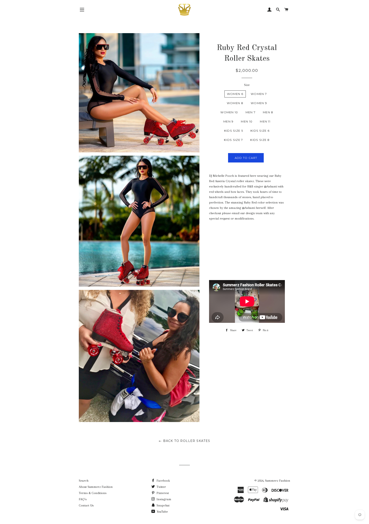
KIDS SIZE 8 (259, 140)
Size (247, 85)
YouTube (162, 512)
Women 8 (235, 103)
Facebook (163, 481)
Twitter (161, 487)
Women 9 (259, 103)
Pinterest (162, 493)
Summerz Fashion (277, 481)
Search (83, 481)
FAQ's (83, 499)
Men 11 (265, 121)
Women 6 (235, 94)
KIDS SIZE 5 (233, 130)
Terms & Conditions (93, 493)
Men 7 (251, 112)
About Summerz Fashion (96, 487)
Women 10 (229, 112)
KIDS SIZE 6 (259, 130)
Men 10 (246, 121)
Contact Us (86, 505)
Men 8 (268, 112)
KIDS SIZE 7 (233, 140)
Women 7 (259, 94)
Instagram (163, 499)
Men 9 (228, 121)
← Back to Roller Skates (184, 441)
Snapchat (163, 505)
